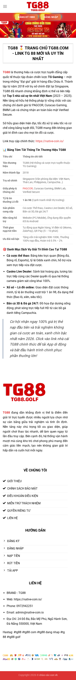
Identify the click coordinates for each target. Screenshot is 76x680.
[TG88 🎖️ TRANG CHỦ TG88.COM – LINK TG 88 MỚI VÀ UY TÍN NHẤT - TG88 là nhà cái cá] (38, 6)
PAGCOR (28, 188)
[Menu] (5, 6)
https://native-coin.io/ (50, 141)
